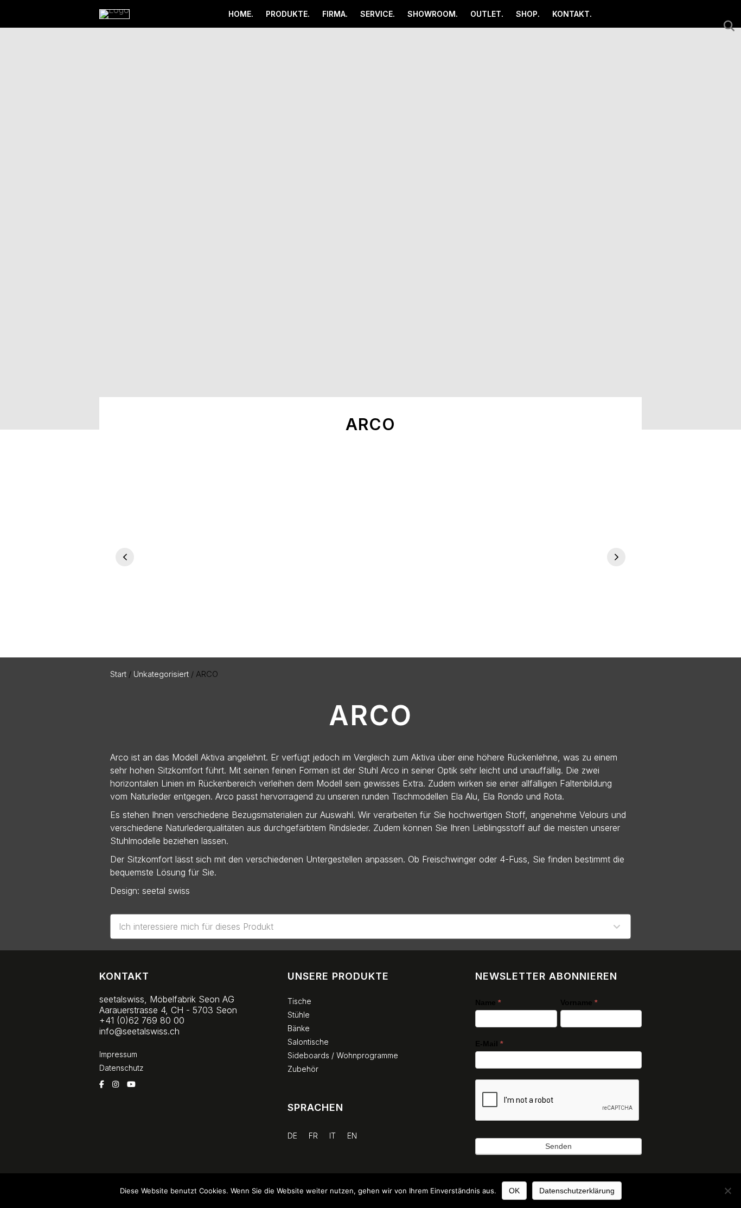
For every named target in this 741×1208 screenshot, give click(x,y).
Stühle (299, 1014)
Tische (299, 1001)
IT (332, 1135)
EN (352, 1135)
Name (488, 1002)
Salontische (308, 1041)
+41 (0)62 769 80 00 (141, 1020)
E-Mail (489, 1043)
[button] (125, 557)
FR (313, 1135)
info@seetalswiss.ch (139, 1031)
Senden (558, 1146)
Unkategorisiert (161, 674)
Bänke (299, 1028)
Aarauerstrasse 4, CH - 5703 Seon (168, 1010)
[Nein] (727, 1190)
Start (118, 674)
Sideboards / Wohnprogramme (343, 1055)
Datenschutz (121, 1067)
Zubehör (303, 1068)
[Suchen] (726, 26)
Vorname (578, 1002)
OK (514, 1190)
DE (292, 1135)
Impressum (118, 1054)
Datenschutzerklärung (577, 1190)
